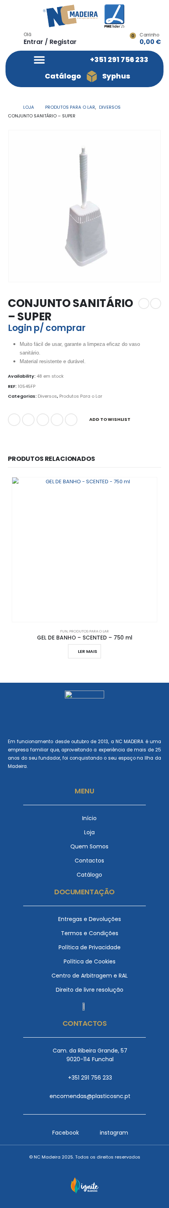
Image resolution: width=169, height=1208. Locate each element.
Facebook (14, 419)
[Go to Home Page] (10, 107)
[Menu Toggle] (39, 60)
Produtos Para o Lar (80, 396)
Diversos (47, 396)
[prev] (143, 303)
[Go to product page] (84, 549)
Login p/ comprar (47, 328)
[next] (155, 303)
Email (71, 419)
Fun (64, 631)
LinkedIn (43, 419)
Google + (57, 419)
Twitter (28, 419)
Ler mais (87, 651)
